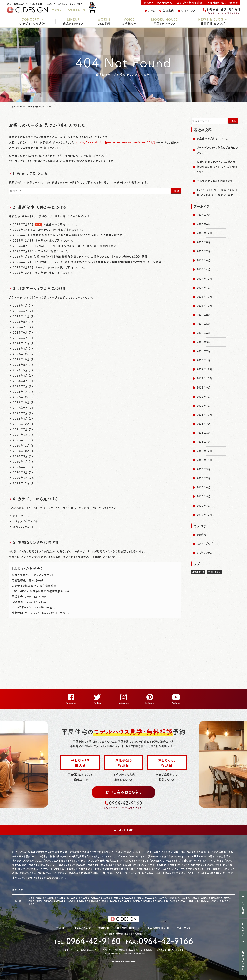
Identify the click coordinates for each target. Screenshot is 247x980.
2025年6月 (203, 260)
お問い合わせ (242, 962)
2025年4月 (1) (23, 338)
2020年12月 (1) (24, 445)
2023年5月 (203, 324)
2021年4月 (203, 433)
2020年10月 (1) (24, 451)
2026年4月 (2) (23, 311)
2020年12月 (204, 451)
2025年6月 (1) (23, 332)
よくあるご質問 (82, 928)
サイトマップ (188, 10)
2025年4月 (203, 269)
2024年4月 (203, 287)
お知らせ (202, 534)
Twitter (97, 703)
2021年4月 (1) (23, 434)
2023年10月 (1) (24, 359)
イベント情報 (242, 906)
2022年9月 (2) (23, 408)
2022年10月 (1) (24, 402)
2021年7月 (203, 424)
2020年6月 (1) (23, 467)
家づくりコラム (204, 552)
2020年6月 (203, 487)
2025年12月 (204, 233)
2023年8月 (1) (23, 364)
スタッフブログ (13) (25, 521)
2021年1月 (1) (23, 440)
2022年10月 (204, 378)
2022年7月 (203, 396)
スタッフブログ (205, 543)
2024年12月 (204, 278)
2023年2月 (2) (23, 386)
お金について (198, 571)
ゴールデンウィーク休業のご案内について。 (58, 229)
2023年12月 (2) (24, 354)
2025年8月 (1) (23, 321)
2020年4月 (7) (23, 477)
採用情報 (104, 928)
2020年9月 (203, 469)
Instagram (123, 703)
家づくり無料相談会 (191, 2)
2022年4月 (203, 405)
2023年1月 (203, 360)
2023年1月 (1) (23, 391)
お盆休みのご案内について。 (60, 224)
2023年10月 (204, 305)
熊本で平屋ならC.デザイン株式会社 (121, 953)
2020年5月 (203, 496)
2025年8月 (203, 242)
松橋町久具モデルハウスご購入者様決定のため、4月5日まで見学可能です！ (78, 235)
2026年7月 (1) (23, 305)
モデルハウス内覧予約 (159, 2)
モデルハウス (242, 934)
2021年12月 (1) (24, 424)
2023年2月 (203, 351)
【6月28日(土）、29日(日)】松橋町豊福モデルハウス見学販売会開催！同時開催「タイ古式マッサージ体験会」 (100, 262)
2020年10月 (204, 460)
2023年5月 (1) (23, 370)
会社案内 (168, 10)
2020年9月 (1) (23, 456)
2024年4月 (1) (23, 348)
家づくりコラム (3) (24, 526)
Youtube (176, 703)
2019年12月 (204, 514)
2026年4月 (203, 224)
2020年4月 (203, 505)
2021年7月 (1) (23, 429)
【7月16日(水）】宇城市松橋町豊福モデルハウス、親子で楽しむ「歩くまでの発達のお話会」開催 (90, 256)
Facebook (71, 703)
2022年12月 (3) (24, 397)
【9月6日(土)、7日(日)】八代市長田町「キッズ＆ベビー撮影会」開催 (75, 246)
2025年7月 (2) (23, 327)
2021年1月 (203, 442)
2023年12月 (204, 296)
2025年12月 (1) (24, 316)
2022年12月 (204, 369)
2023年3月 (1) (23, 381)
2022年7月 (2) (23, 413)
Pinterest (150, 703)
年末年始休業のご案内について (54, 240)
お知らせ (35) (22, 516)
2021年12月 (204, 414)
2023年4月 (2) (23, 375)
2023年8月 (203, 315)
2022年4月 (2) (23, 418)
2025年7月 (203, 251)
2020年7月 (203, 478)
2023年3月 (203, 342)
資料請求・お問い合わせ (224, 2)
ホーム (151, 10)
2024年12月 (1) (24, 343)
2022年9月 (203, 387)
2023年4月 (203, 333)
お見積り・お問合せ (128, 928)
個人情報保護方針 (158, 928)
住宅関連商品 (214, 571)
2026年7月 (203, 215)
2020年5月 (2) (23, 472)
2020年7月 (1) (23, 461)
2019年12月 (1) (24, 483)
